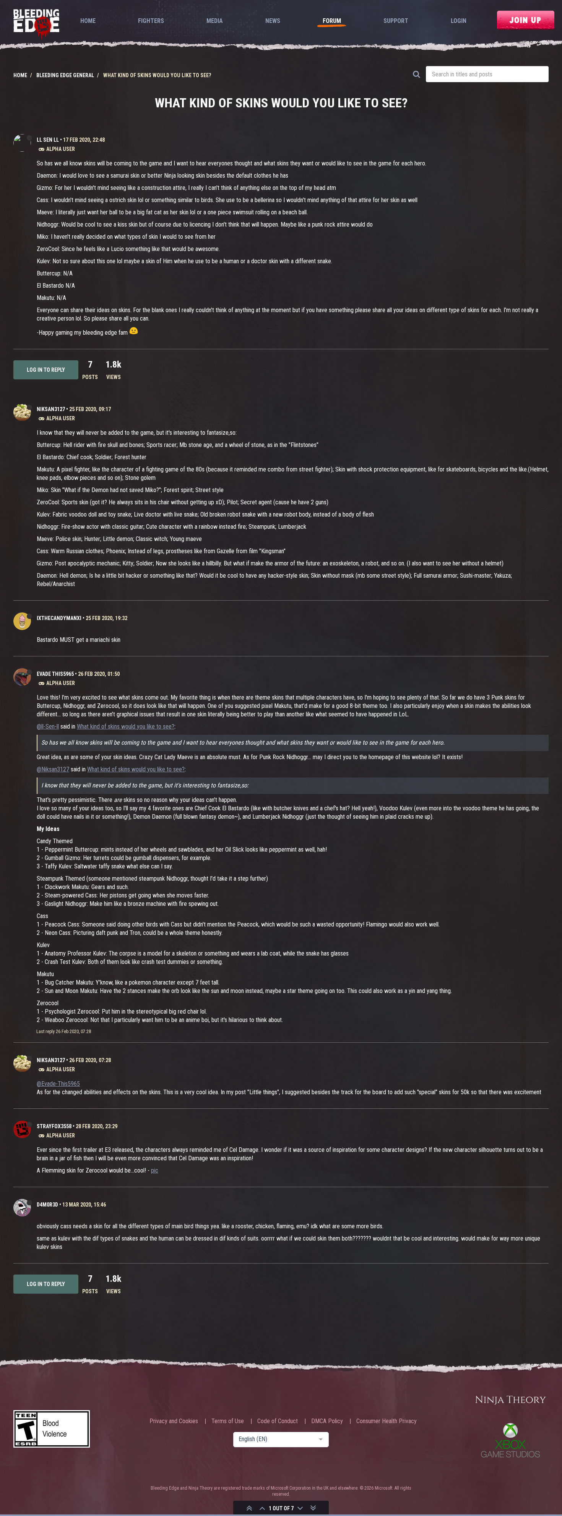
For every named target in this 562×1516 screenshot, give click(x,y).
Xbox (510, 1440)
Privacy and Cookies (173, 1421)
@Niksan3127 (53, 769)
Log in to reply (46, 370)
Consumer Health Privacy (386, 1421)
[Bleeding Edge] (36, 25)
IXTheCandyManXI (59, 618)
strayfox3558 (54, 1126)
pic (154, 1170)
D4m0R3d (47, 1205)
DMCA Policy (327, 1421)
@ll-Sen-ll (48, 726)
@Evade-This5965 (58, 1083)
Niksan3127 (51, 409)
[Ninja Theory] (510, 1400)
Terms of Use (227, 1421)
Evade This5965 (55, 674)
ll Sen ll (48, 140)
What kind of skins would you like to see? (125, 726)
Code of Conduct (277, 1421)
